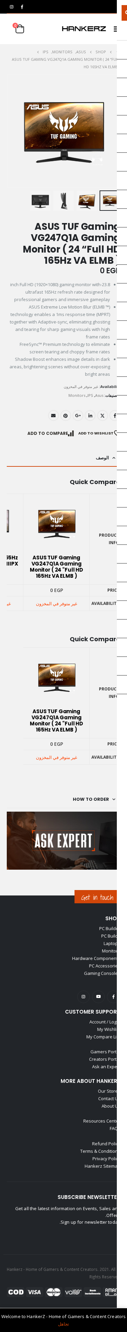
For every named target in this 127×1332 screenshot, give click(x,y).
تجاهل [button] (63, 1324)
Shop (112, 918)
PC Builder (109, 928)
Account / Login (104, 1022)
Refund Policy (106, 1144)
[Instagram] (11, 6)
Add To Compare (47, 433)
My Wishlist (108, 1029)
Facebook (114, 415)
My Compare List (103, 1037)
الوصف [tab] (102, 458)
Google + (77, 415)
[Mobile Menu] (114, 29)
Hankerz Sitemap (102, 1166)
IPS (90, 395)
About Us (111, 1106)
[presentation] (8, 131)
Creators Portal (104, 1059)
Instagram (83, 997)
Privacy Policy (106, 1158)
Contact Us (109, 1098)
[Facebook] (22, 6)
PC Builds (110, 936)
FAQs (115, 1128)
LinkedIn (90, 415)
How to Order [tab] (91, 799)
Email (53, 415)
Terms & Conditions (100, 1151)
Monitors (76, 395)
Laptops (112, 943)
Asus (99, 395)
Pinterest (65, 415)
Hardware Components (96, 958)
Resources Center (101, 1121)
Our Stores (109, 1091)
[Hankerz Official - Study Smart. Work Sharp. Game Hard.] (84, 29)
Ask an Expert (106, 1066)
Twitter (102, 415)
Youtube (98, 997)
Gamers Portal (105, 1052)
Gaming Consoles (102, 973)
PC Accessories (104, 966)
